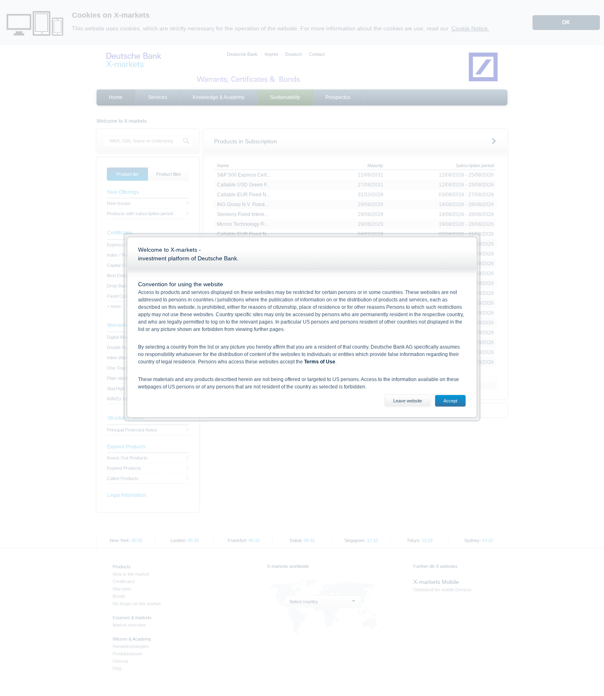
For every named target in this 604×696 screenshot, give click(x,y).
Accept (450, 400)
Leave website (407, 400)
